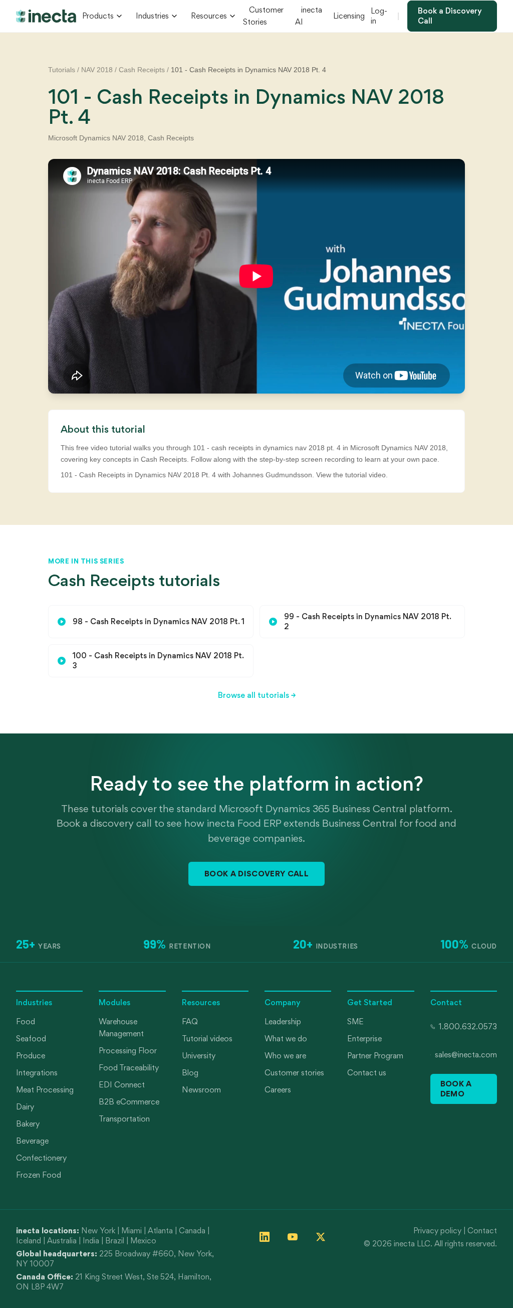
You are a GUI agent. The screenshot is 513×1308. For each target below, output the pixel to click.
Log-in (379, 16)
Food (25, 1021)
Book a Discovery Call (450, 16)
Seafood (31, 1038)
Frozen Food (38, 1175)
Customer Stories (263, 16)
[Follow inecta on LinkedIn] (264, 1237)
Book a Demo (456, 1088)
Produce (30, 1055)
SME (355, 1021)
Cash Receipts (142, 70)
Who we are (285, 1055)
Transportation (124, 1119)
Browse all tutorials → (257, 695)
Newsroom (201, 1089)
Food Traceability (129, 1067)
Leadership (283, 1021)
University (198, 1055)
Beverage (32, 1141)
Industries (152, 16)
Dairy (25, 1106)
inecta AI (308, 16)
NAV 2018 (97, 70)
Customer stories (294, 1072)
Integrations (37, 1072)
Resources (209, 16)
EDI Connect (122, 1084)
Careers (278, 1089)
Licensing (349, 16)
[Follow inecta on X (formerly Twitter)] (321, 1237)
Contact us (366, 1072)
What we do (286, 1038)
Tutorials (61, 70)
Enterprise (364, 1038)
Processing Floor (128, 1050)
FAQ (190, 1021)
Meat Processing (45, 1089)
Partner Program (375, 1055)
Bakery (28, 1124)
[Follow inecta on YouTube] (293, 1237)
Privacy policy (437, 1230)
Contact (482, 1230)
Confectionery (41, 1158)
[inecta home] (46, 16)
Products (98, 16)
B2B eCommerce (129, 1101)
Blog (190, 1072)
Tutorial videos (207, 1038)
